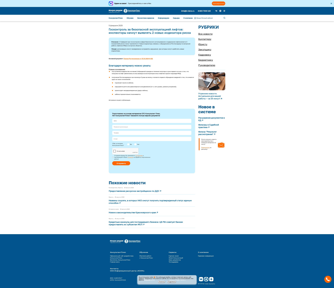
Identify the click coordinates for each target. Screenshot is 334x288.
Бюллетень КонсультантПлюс (120, 260)
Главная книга (115, 262)
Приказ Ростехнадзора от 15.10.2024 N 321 (138, 58)
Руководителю (206, 65)
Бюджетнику (205, 60)
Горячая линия (174, 256)
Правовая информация (206, 256)
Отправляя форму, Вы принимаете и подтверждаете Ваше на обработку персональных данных (132, 157)
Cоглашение (139, 155)
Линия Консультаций (176, 258)
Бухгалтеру (204, 39)
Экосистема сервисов (145, 18)
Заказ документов (175, 260)
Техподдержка (173, 262)
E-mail (115, 139)
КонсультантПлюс (116, 18)
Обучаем (130, 18)
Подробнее (171, 281)
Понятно (161, 281)
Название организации (121, 127)
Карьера (176, 18)
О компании (188, 18)
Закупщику (204, 49)
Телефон (116, 133)
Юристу (202, 44)
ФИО (115, 121)
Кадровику (204, 54)
